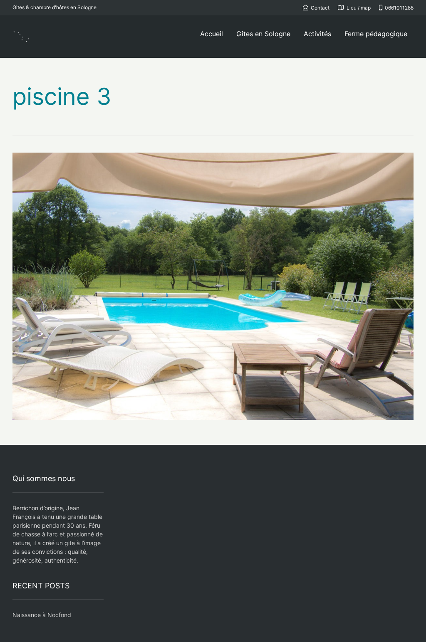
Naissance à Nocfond (41, 614)
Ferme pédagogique (375, 34)
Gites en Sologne (263, 34)
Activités (317, 34)
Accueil (211, 34)
